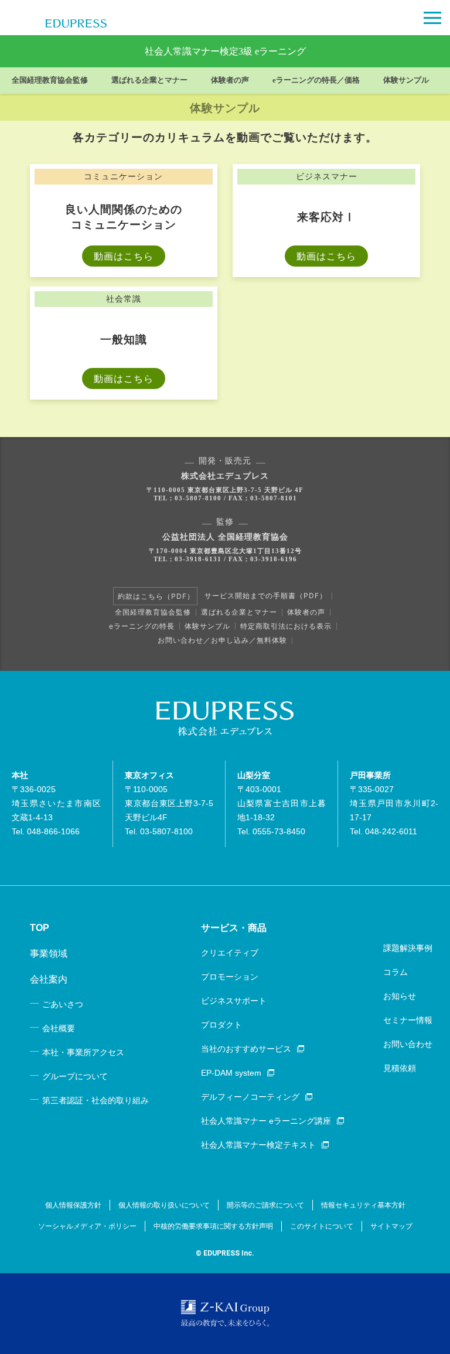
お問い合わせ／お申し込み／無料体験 (222, 640)
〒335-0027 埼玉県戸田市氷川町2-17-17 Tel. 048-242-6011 (394, 803)
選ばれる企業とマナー (149, 80)
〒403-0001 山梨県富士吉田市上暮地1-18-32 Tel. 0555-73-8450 (281, 803)
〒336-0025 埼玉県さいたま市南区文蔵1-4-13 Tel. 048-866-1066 (56, 803)
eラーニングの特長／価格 (316, 80)
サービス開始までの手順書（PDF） (265, 595)
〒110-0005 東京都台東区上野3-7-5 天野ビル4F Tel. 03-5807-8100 (169, 803)
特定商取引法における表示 (286, 626)
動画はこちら (124, 256)
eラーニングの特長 (142, 626)
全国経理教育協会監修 (50, 80)
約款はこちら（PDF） (156, 596)
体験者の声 (230, 80)
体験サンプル (406, 80)
